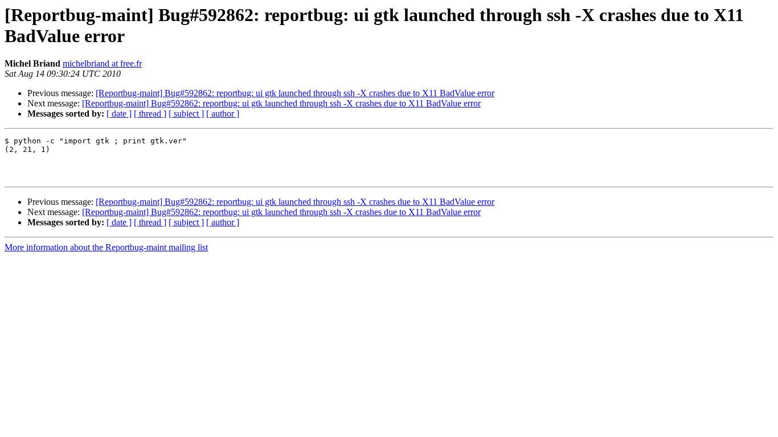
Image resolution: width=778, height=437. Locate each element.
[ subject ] (186, 113)
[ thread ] (150, 113)
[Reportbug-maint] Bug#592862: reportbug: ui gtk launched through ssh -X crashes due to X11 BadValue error (295, 93)
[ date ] (119, 113)
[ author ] (222, 113)
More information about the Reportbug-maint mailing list (106, 247)
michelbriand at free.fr (102, 63)
